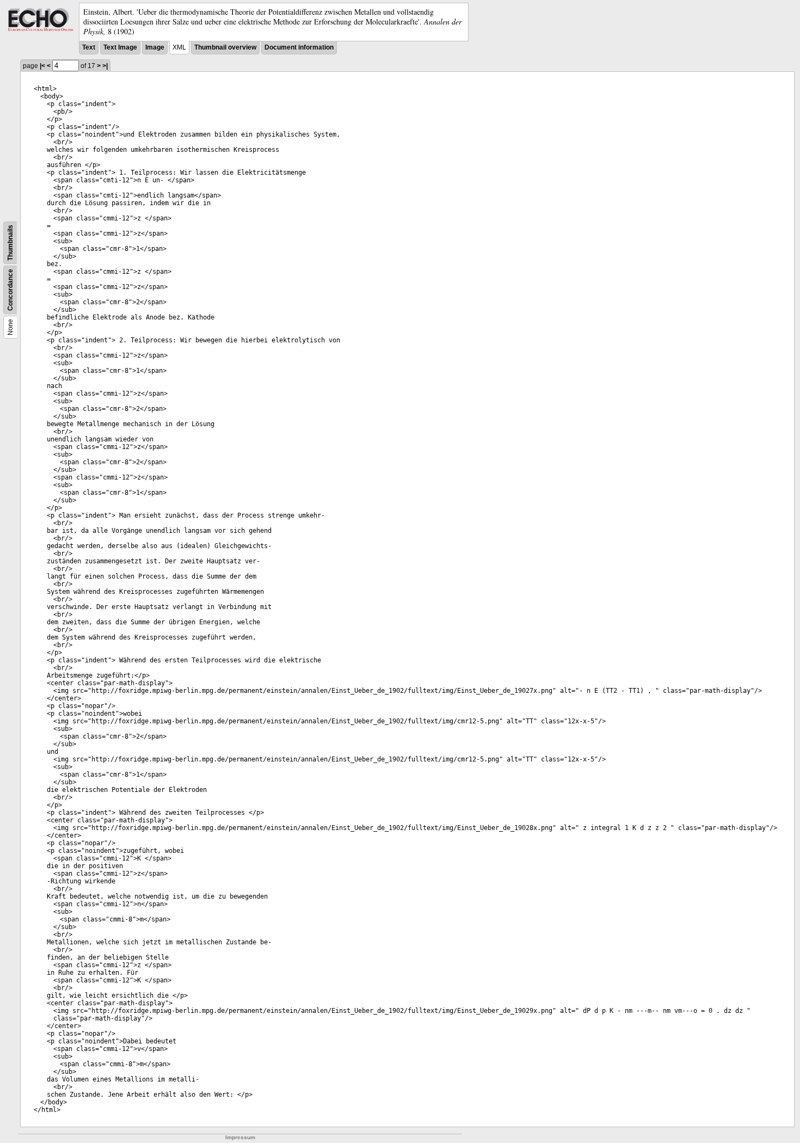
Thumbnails (10, 243)
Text (88, 47)
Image (154, 47)
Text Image (120, 47)
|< (42, 66)
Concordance (10, 290)
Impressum (240, 1137)
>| (105, 66)
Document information (299, 47)
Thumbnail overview (225, 47)
